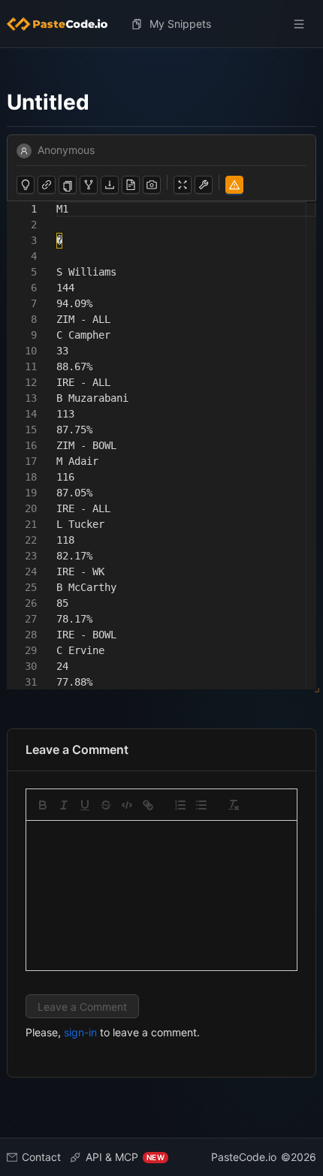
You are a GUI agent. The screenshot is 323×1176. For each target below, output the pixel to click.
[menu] (161, 24)
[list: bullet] (201, 805)
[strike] (105, 805)
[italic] (63, 805)
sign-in (80, 1032)
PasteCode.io (243, 1156)
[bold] (42, 805)
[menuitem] (63, 24)
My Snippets (180, 23)
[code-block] (126, 805)
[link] (147, 805)
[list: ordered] (180, 805)
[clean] (233, 805)
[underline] (84, 805)
